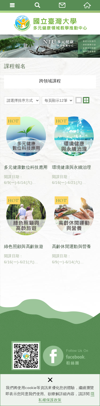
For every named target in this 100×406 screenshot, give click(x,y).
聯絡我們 (62, 5)
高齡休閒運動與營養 (74, 229)
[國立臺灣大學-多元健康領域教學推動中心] (50, 22)
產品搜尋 (37, 5)
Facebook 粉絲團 (66, 356)
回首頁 (87, 5)
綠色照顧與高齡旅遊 (26, 229)
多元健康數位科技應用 (26, 149)
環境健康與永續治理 (74, 149)
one (78, 100)
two (86, 100)
